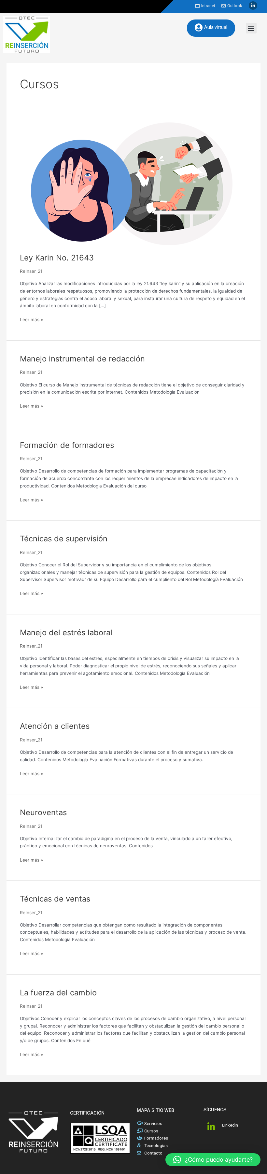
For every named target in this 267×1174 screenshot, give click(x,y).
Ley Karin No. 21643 (57, 257)
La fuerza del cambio (58, 992)
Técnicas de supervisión (63, 538)
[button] (251, 28)
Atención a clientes (55, 726)
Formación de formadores (67, 445)
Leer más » (31, 319)
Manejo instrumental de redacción (82, 358)
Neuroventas (43, 812)
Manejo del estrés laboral (66, 632)
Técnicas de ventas (55, 898)
